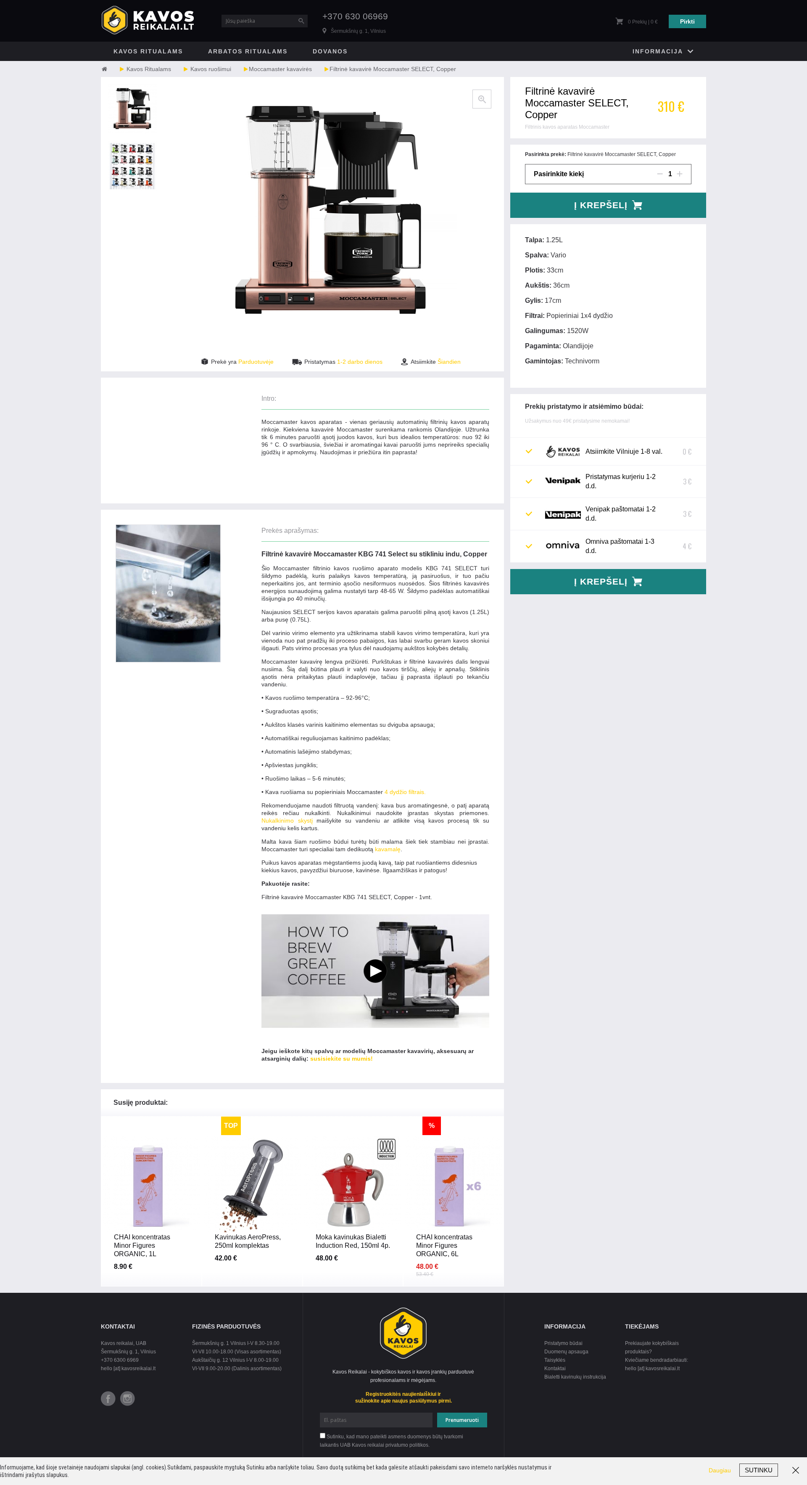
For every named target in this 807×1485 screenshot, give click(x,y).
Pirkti (687, 21)
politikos (418, 1445)
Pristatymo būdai (563, 1343)
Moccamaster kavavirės (280, 69)
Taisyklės (554, 1360)
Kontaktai (555, 1368)
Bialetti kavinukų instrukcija (575, 1377)
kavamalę (388, 849)
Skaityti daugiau (151, 1243)
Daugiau (720, 1470)
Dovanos (330, 51)
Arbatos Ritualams (247, 51)
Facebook (108, 1398)
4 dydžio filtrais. (405, 792)
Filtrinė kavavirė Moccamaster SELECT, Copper (393, 69)
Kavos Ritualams (148, 51)
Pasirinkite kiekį (559, 173)
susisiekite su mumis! (341, 1058)
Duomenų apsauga (566, 1352)
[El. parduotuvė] (112, 69)
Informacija (658, 51)
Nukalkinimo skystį (286, 820)
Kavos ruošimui (210, 69)
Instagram (127, 1398)
